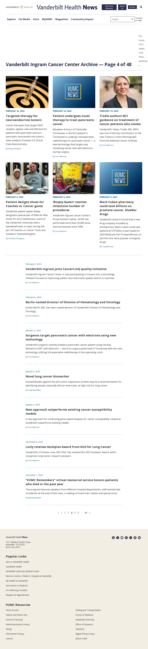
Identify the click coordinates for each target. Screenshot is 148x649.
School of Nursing (14, 619)
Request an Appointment (17, 595)
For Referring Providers (16, 590)
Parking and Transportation (88, 610)
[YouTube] (122, 537)
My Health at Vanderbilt (17, 580)
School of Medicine (84, 614)
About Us (122, 7)
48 (86, 512)
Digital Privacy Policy (85, 633)
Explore (11, 19)
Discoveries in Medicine (17, 585)
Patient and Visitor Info (16, 614)
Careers (9, 638)
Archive (132, 7)
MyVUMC (47, 19)
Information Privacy (15, 633)
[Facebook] (117, 537)
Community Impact (82, 19)
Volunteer (79, 629)
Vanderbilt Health (14, 566)
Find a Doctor (12, 610)
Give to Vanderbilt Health (17, 561)
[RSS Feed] (113, 537)
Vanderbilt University (84, 619)
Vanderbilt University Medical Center (22, 571)
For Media (24, 19)
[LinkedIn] (135, 537)
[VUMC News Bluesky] (139, 537)
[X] (130, 537)
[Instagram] (126, 537)
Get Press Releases (109, 7)
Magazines (61, 19)
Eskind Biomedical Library (18, 624)
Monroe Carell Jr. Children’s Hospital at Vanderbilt (28, 576)
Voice (36, 19)
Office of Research (84, 624)
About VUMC (81, 638)
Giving (8, 629)
